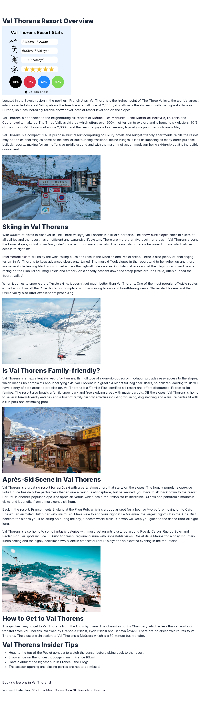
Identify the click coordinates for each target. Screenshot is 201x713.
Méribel (97, 118)
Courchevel (11, 122)
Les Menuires (115, 118)
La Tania (173, 118)
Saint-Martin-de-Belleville (146, 118)
